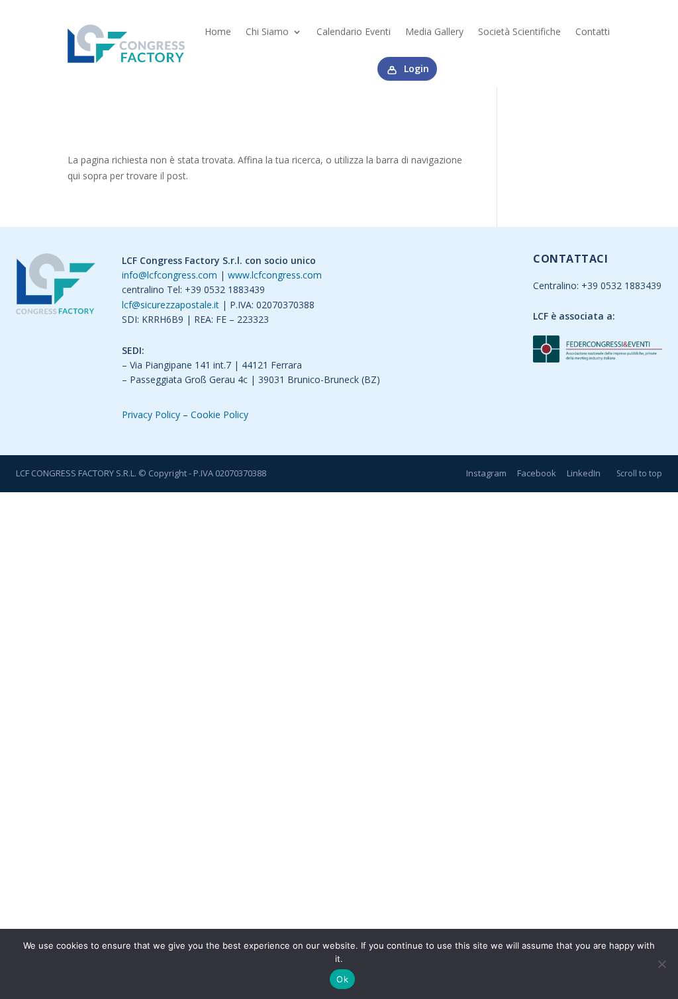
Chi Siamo (267, 31)
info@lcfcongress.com (169, 275)
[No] (661, 964)
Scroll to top (639, 473)
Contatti (592, 31)
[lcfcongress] (55, 286)
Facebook (536, 473)
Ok (342, 979)
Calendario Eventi (353, 31)
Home (218, 31)
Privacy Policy (151, 414)
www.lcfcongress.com (275, 275)
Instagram (486, 473)
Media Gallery (434, 31)
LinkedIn (584, 473)
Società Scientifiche (519, 31)
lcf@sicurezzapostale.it (170, 304)
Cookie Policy (219, 414)
